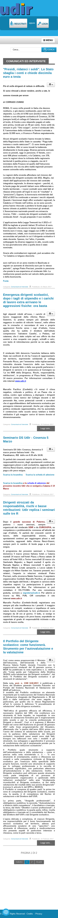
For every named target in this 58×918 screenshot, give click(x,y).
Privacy (38, 914)
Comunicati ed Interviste (19, 287)
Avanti (39, 862)
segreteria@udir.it (31, 593)
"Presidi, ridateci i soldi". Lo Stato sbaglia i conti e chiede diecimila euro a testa (28, 73)
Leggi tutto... (46, 428)
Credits (30, 914)
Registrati (20, 24)
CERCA (50, 49)
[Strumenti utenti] (51, 84)
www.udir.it (16, 598)
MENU (49, 40)
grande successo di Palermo (29, 522)
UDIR (30, 527)
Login (44, 24)
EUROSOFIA (45, 527)
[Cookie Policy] (5, 912)
